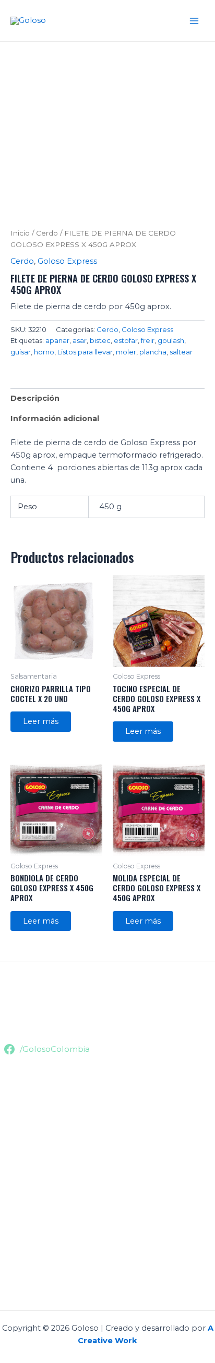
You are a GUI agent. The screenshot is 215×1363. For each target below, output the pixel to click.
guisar (20, 352)
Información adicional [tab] (54, 418)
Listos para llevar (85, 352)
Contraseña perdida (37, 1275)
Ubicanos (18, 1015)
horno (44, 352)
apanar (57, 340)
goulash (171, 340)
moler (126, 352)
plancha (152, 352)
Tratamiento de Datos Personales (64, 1184)
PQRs (11, 1196)
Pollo (10, 1106)
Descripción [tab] (34, 398)
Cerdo (47, 233)
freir (147, 340)
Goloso (70, 20)
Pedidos (15, 1238)
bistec (100, 340)
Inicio (20, 233)
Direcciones (22, 1250)
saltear (181, 352)
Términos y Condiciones (45, 1171)
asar (80, 340)
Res (7, 1093)
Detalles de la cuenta (40, 1263)
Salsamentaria (26, 1131)
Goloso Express (67, 261)
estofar (126, 340)
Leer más (40, 721)
